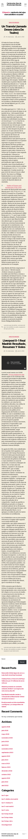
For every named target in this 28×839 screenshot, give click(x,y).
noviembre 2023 (7, 749)
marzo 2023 (6, 763)
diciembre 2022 (7, 771)
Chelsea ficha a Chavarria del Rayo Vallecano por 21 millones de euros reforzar (13, 681)
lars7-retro (5, 810)
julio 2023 (5, 760)
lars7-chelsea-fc (7, 803)
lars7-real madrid (7, 806)
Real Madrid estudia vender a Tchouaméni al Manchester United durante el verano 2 (13, 697)
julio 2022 (5, 782)
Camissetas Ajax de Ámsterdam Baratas (14, 4)
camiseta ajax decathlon (10, 325)
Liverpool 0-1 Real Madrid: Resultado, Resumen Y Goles (14, 344)
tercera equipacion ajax (16, 375)
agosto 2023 (6, 756)
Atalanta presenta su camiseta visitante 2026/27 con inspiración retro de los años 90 (13, 689)
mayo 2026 (5, 734)
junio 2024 (5, 741)
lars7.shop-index (7, 817)
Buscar (3, 659)
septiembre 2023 (7, 752)
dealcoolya (11, 37)
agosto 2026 (6, 727)
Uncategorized (14, 22)
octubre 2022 (6, 774)
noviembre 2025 (7, 738)
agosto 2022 (6, 778)
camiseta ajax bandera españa (12, 647)
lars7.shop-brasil (7, 814)
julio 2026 (5, 730)
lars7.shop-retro (7, 821)
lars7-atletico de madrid (10, 799)
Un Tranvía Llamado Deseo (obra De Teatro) (14, 29)
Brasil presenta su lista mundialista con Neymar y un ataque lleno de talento (13, 704)
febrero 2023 (6, 767)
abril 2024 (5, 745)
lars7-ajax (5, 795)
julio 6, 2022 (21, 37)
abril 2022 (5, 785)
